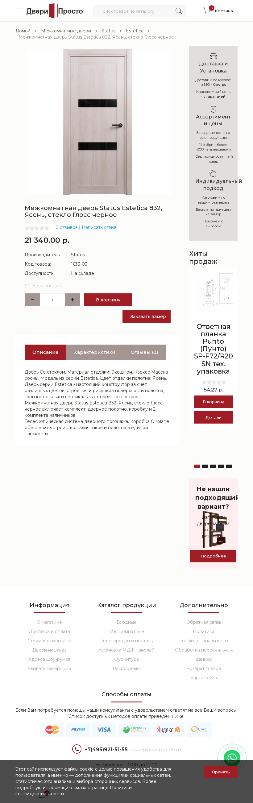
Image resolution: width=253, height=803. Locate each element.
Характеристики (94, 352)
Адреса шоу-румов (49, 659)
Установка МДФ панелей (126, 650)
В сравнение (46, 285)
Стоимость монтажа (49, 641)
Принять (221, 771)
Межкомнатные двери (66, 31)
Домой (23, 31)
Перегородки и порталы (126, 641)
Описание (45, 352)
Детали (213, 417)
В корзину (108, 300)
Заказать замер (148, 316)
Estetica (134, 31)
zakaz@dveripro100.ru (155, 749)
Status (108, 31)
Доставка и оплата (49, 631)
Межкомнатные (126, 631)
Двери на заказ (49, 650)
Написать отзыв (99, 227)
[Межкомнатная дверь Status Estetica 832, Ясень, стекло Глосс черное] (98, 122)
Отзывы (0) (144, 352)
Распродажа (127, 668)
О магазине (49, 622)
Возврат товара (203, 668)
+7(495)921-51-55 (106, 749)
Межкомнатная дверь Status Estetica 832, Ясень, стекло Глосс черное (96, 37)
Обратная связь (203, 622)
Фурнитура (126, 659)
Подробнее (213, 555)
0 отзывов (67, 227)
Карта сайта (203, 678)
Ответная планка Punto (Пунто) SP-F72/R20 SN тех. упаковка (213, 348)
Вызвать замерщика (49, 668)
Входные (127, 622)
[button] (197, 466)
